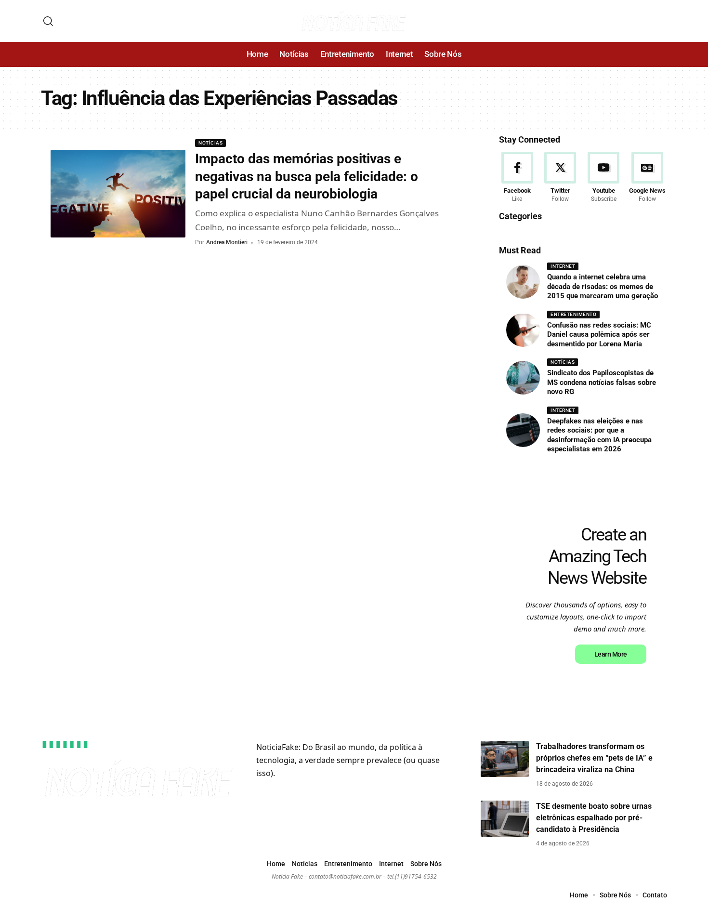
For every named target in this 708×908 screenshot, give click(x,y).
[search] (48, 21)
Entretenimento (573, 314)
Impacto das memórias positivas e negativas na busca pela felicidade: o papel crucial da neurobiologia (306, 176)
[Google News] (647, 178)
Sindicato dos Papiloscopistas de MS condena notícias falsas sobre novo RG (601, 382)
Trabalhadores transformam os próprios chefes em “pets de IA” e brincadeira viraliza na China (594, 758)
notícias (210, 142)
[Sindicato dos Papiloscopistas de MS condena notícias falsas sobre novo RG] (523, 378)
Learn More (610, 654)
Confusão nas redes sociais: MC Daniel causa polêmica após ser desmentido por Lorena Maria (599, 334)
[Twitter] (560, 178)
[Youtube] (604, 178)
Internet (563, 266)
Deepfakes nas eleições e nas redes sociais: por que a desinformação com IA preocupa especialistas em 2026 (599, 435)
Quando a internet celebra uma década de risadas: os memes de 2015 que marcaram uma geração (602, 286)
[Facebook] (517, 178)
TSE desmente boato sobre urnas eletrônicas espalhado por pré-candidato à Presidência (594, 818)
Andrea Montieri (227, 242)
